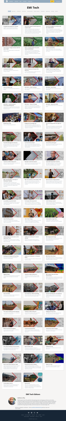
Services (16, 1)
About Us (22, 414)
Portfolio (39, 414)
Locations (11, 1)
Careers (43, 414)
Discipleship (43, 11)
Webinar (56, 11)
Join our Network (28, 414)
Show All (9, 11)
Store (36, 414)
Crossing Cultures (30, 11)
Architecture (19, 11)
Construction (24, 11)
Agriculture (14, 11)
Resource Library (26, 416)
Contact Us (37, 416)
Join (20, 1)
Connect (24, 1)
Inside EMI (33, 414)
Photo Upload (32, 416)
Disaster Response (37, 11)
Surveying (52, 11)
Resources (30, 1)
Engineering (48, 11)
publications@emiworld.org (37, 407)
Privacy (41, 416)
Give (52, 1)
